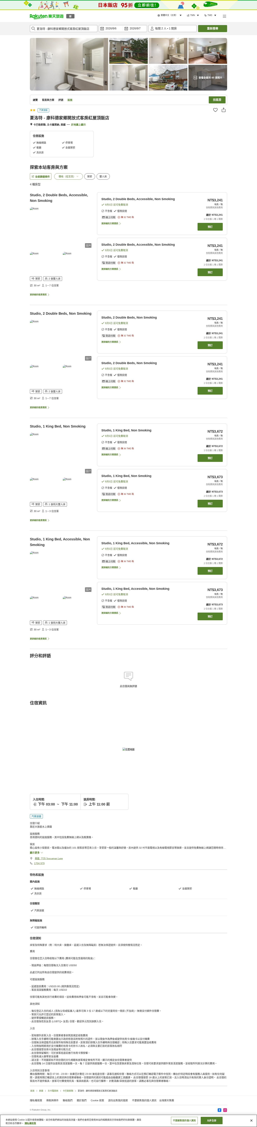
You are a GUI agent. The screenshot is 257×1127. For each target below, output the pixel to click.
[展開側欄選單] (224, 16)
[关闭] (251, 1120)
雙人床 (103, 176)
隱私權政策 (30, 1123)
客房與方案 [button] (48, 99)
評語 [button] (60, 99)
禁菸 (89, 176)
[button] (46, 16)
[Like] (215, 109)
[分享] (223, 109)
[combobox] (63, 28)
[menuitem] (170, 15)
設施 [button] (69, 99)
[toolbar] (123, 28)
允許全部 (211, 1120)
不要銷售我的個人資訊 (144, 1100)
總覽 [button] (35, 99)
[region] (128, 1121)
